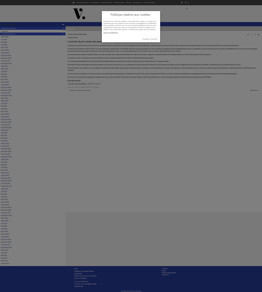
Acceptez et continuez (150, 39)
